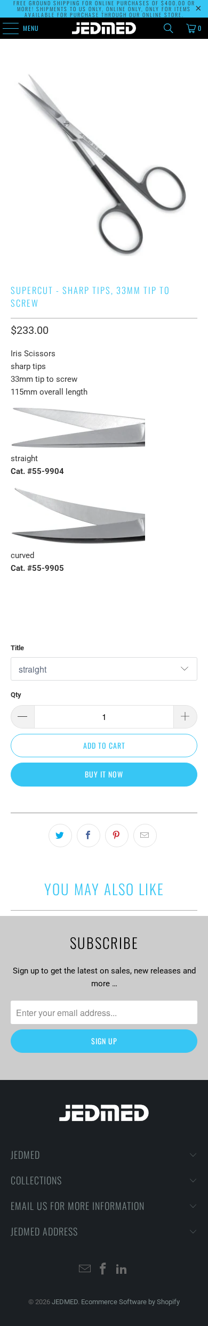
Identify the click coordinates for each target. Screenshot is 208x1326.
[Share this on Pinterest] (117, 835)
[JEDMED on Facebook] (103, 1270)
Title (17, 648)
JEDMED (65, 1302)
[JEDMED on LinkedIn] (122, 1270)
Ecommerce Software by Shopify (130, 1302)
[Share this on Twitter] (60, 835)
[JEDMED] (104, 28)
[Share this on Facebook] (88, 835)
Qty (16, 695)
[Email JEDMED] (85, 1270)
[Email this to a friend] (145, 835)
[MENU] (5, 28)
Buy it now (104, 774)
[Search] (168, 28)
